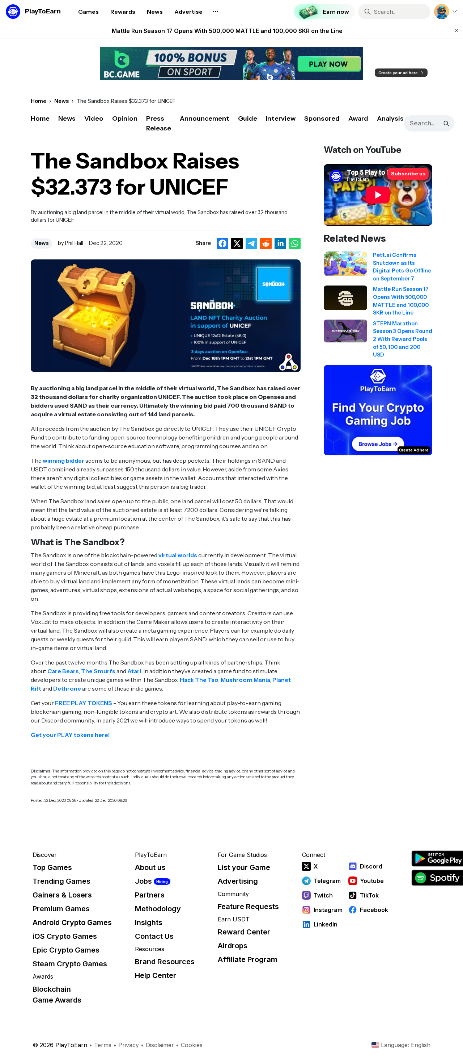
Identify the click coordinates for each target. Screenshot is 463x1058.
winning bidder (63, 460)
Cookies (192, 1045)
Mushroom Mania (245, 679)
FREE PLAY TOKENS (83, 703)
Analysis (390, 118)
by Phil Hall (70, 243)
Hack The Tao (199, 679)
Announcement (204, 118)
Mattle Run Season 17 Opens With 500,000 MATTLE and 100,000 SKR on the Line (227, 30)
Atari (134, 671)
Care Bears (63, 671)
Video (93, 118)
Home (40, 118)
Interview (281, 118)
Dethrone (67, 688)
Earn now (336, 11)
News (67, 118)
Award (358, 118)
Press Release (158, 123)
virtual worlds (177, 555)
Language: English (405, 1045)
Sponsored (322, 118)
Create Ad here (414, 450)
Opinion (124, 118)
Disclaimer (160, 1045)
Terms (102, 1045)
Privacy (128, 1045)
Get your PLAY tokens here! (70, 734)
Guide (247, 118)
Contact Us (154, 936)
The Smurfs (98, 671)
